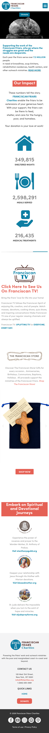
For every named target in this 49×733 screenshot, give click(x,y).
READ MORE (34, 70)
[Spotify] (31, 720)
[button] (45, 5)
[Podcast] (38, 720)
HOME (24, 694)
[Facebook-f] (11, 720)
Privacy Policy (31, 727)
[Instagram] (24, 720)
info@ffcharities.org (24, 679)
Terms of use (17, 727)
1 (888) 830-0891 (24, 682)
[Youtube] (17, 720)
